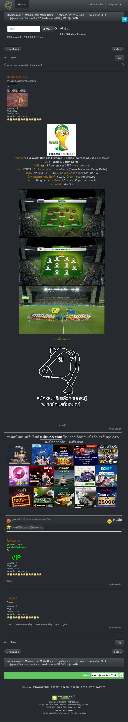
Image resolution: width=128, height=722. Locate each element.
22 (90, 687)
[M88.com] (19, 454)
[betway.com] (85, 497)
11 (54, 687)
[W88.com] (108, 454)
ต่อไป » (118, 49)
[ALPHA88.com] (44, 497)
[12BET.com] (86, 454)
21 (87, 687)
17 (74, 687)
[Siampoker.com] (84, 475)
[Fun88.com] (42, 454)
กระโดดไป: (86, 675)
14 (64, 687)
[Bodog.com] (106, 497)
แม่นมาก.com (51, 436)
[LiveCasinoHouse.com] (21, 497)
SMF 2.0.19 (50, 707)
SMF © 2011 (62, 707)
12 (57, 687)
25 (100, 687)
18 (77, 687)
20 (84, 687)
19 (80, 687)
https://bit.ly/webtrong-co (73, 34)
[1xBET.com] (106, 475)
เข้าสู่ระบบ (114, 4)
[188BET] (63, 454)
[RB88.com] (64, 475)
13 (60, 687)
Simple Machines (74, 707)
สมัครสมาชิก (96, 4)
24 (97, 687)
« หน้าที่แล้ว (12, 49)
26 (104, 687)
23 (94, 687)
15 (67, 687)
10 (50, 687)
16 (70, 687)
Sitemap (26, 687)
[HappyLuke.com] (19, 475)
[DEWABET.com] (64, 497)
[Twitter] (125, 19)
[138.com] (42, 475)
